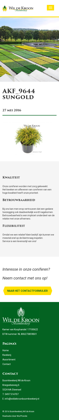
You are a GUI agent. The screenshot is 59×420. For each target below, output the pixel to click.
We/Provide (22, 416)
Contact (6, 364)
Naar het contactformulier (27, 290)
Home (5, 350)
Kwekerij (6, 355)
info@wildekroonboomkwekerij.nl (22, 398)
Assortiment (8, 359)
